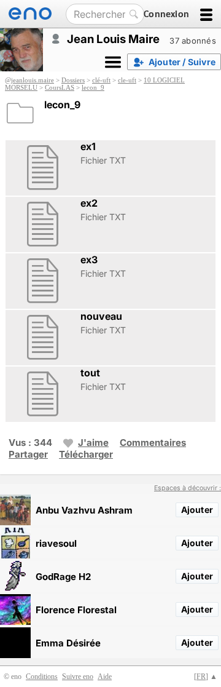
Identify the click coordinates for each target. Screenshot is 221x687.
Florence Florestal (76, 610)
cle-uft (127, 80)
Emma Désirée (68, 643)
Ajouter (197, 509)
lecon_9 (93, 87)
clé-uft (101, 80)
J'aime (93, 442)
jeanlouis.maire (32, 80)
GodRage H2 (63, 576)
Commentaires (153, 442)
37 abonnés (192, 41)
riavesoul (56, 543)
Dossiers (73, 80)
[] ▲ (205, 676)
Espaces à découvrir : (187, 488)
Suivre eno (77, 676)
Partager (28, 454)
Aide (105, 676)
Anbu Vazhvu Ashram (84, 510)
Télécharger (86, 454)
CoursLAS (59, 87)
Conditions (42, 676)
